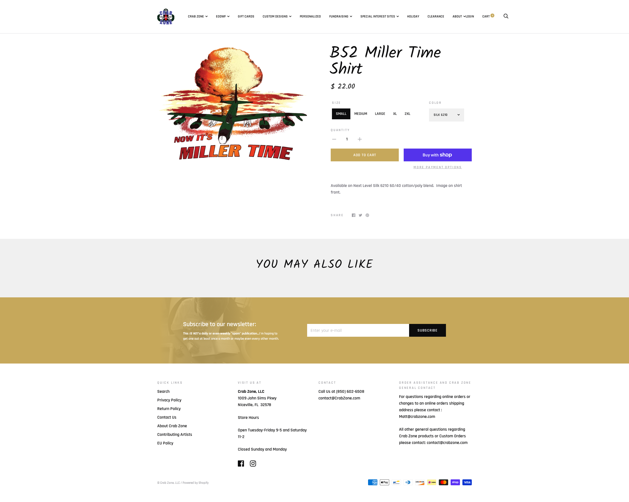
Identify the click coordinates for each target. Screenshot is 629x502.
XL (395, 113)
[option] (234, 104)
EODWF (221, 16)
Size (336, 103)
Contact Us (166, 417)
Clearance (436, 16)
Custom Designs (275, 16)
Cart (487, 16)
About (457, 16)
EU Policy (165, 443)
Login (470, 16)
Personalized (310, 16)
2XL (407, 113)
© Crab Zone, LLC (168, 483)
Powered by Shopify (196, 483)
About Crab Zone (172, 426)
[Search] (505, 16)
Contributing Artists (174, 434)
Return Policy (169, 408)
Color (435, 103)
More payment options (438, 167)
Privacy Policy (169, 400)
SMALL (341, 113)
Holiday (413, 16)
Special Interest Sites (377, 16)
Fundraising (338, 16)
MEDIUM (360, 113)
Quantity (340, 130)
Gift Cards (246, 16)
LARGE (380, 113)
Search (163, 391)
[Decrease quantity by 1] (334, 139)
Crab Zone (196, 16)
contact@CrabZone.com (339, 398)
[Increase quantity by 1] (359, 139)
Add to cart (364, 155)
